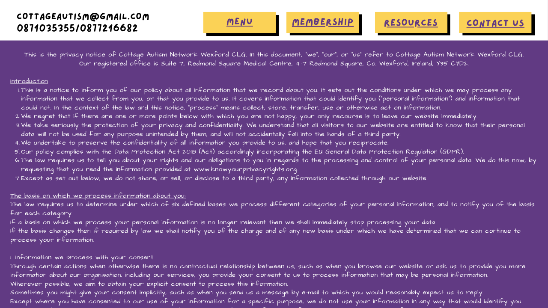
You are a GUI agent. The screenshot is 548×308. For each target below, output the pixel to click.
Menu (239, 22)
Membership (323, 22)
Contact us (495, 23)
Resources (411, 23)
